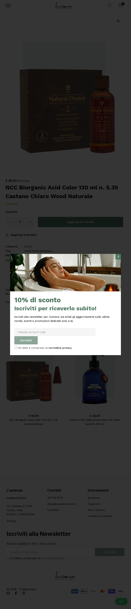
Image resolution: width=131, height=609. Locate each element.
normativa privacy (60, 348)
